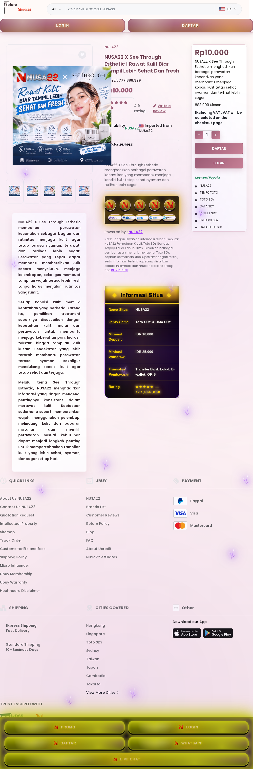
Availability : (115, 128)
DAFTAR (190, 25)
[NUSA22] (24, 9)
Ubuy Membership (16, 573)
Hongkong (95, 625)
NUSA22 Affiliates (101, 557)
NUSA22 (111, 46)
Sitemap (7, 532)
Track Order (11, 540)
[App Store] (187, 634)
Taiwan (92, 659)
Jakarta (93, 684)
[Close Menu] (4, 10)
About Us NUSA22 (15, 498)
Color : (121, 144)
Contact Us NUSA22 (17, 506)
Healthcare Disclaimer (20, 590)
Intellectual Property (18, 523)
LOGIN (62, 25)
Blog (90, 532)
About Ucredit (98, 548)
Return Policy (97, 523)
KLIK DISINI (119, 270)
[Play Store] (218, 634)
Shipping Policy (13, 557)
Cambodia (95, 675)
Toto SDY (94, 642)
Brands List (96, 506)
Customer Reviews (103, 515)
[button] (82, 55)
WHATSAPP (192, 743)
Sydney (92, 650)
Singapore (95, 633)
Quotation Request (17, 515)
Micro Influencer (14, 565)
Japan (92, 667)
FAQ (89, 540)
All (54, 9)
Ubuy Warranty (13, 582)
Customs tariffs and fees (22, 548)
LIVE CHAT (130, 759)
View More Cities (101, 692)
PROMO (68, 727)
